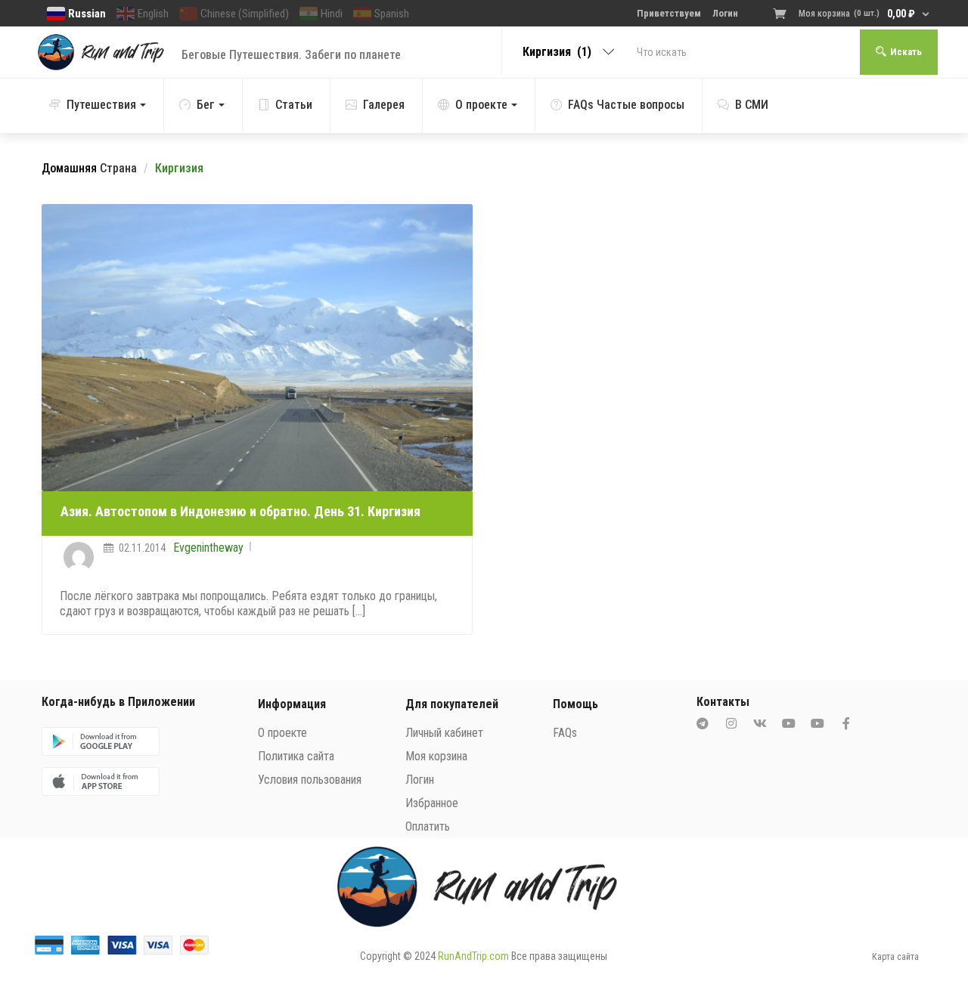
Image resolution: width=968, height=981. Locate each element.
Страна (118, 168)
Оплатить (427, 826)
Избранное (431, 803)
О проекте (481, 104)
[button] (853, 13)
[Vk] (760, 723)
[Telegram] (703, 723)
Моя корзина (436, 756)
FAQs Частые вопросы (626, 104)
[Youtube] (789, 723)
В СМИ (751, 104)
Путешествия (101, 104)
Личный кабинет (444, 733)
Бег (206, 104)
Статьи (293, 104)
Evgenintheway (208, 547)
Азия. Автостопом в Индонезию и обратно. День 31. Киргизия (240, 511)
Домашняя (69, 168)
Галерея (384, 104)
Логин (419, 779)
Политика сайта (296, 756)
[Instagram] (731, 723)
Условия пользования (309, 779)
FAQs (565, 733)
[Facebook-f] (846, 723)
